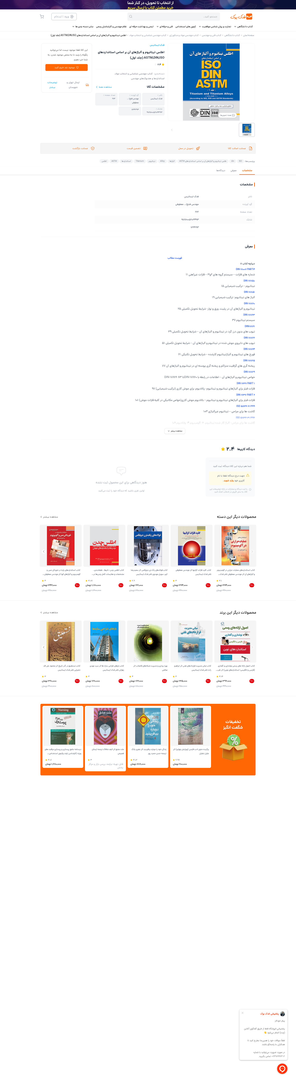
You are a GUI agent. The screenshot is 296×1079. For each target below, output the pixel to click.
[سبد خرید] (42, 17)
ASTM (114, 161)
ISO (240, 161)
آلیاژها (172, 161)
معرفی (234, 170)
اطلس (104, 161)
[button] (43, 551)
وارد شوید (228, 480)
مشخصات (247, 170)
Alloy (162, 161)
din (232, 161)
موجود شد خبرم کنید (64, 67)
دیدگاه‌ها (220, 170)
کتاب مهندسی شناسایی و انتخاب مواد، (133, 73)
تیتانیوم (152, 161)
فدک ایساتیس (157, 45)
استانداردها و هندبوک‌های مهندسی (147, 78)
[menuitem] (243, 26)
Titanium (140, 161)
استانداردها (126, 161)
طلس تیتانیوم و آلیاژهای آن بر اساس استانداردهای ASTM (202, 161)
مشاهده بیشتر (50, 517)
